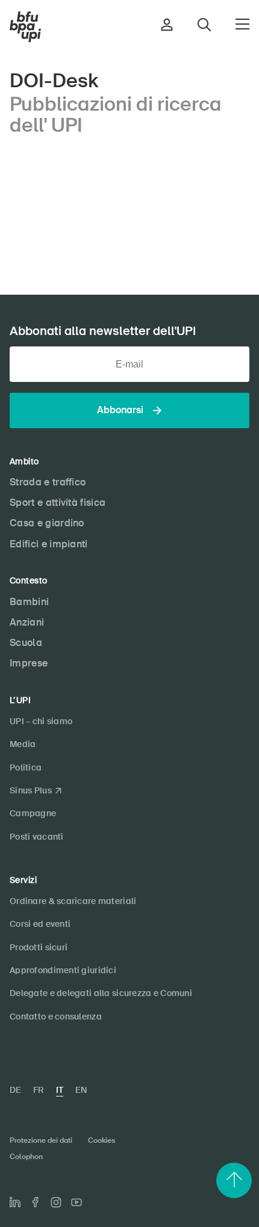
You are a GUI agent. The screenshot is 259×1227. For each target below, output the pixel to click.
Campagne (33, 813)
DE (15, 1089)
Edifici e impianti (49, 544)
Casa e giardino (47, 523)
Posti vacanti (37, 836)
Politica (26, 767)
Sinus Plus (31, 790)
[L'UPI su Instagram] (56, 1202)
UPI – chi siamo (41, 721)
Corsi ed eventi (40, 923)
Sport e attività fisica (57, 502)
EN (81, 1089)
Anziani (27, 622)
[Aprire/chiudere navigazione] (242, 24)
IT (59, 1089)
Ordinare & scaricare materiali (73, 901)
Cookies (101, 1140)
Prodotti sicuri (38, 947)
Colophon (26, 1156)
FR (38, 1089)
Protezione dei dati (41, 1140)
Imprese (29, 663)
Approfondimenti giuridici (63, 970)
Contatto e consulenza (56, 1016)
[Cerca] (238, 214)
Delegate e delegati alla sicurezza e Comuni (101, 993)
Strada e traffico (48, 482)
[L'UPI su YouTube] (76, 1202)
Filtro (130, 180)
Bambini (29, 601)
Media (23, 744)
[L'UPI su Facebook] (35, 1202)
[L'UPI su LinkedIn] (15, 1202)
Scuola (26, 642)
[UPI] (25, 27)
